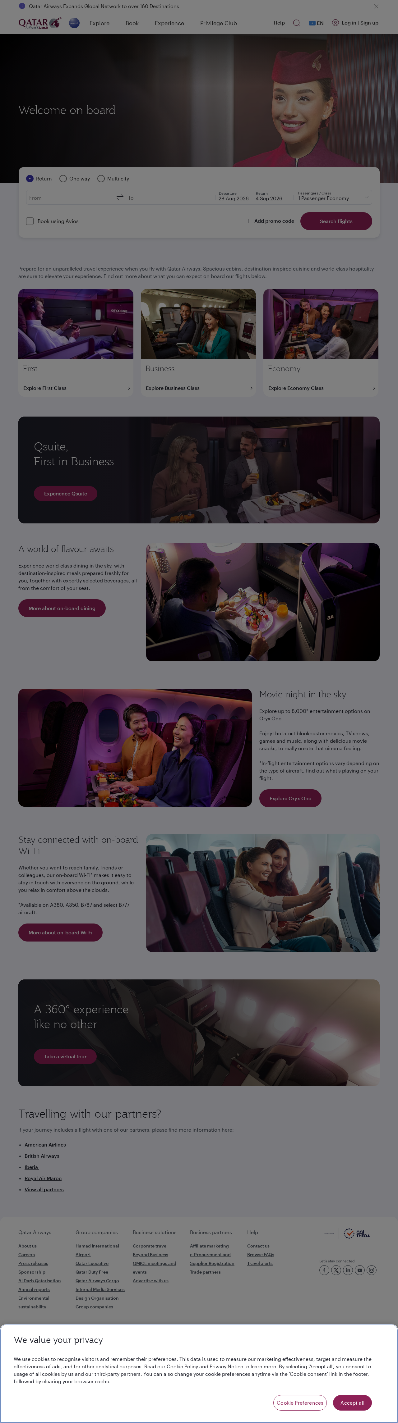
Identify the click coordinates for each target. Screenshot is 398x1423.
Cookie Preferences (300, 1403)
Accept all (352, 1403)
